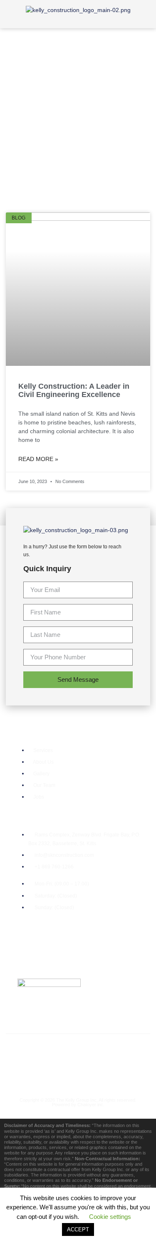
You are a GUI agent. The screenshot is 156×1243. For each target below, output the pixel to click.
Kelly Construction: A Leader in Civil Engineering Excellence (73, 390)
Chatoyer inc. (90, 1104)
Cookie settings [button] (110, 1216)
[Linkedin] (78, 1073)
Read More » (38, 459)
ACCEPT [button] (78, 1229)
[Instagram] (124, 1050)
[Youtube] (93, 1050)
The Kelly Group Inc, (77, 1099)
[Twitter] (62, 1050)
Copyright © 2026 (38, 1099)
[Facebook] (31, 1050)
